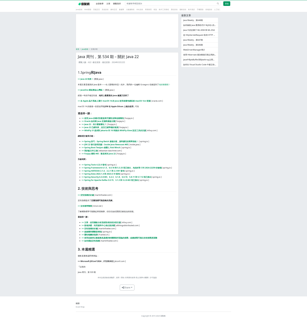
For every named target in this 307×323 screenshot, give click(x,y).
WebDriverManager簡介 (194, 49)
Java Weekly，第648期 (193, 20)
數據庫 (121, 9)
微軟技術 (183, 9)
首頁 (77, 49)
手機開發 (200, 9)
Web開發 (87, 9)
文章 (108, 3)
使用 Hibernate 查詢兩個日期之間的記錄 (200, 54)
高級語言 (96, 9)
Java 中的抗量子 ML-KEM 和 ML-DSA (199, 30)
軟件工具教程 (164, 9)
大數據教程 (130, 9)
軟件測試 (191, 9)
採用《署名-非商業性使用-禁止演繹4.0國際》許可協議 (136, 277)
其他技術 (105, 9)
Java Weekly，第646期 (193, 45)
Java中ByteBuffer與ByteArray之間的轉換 (200, 59)
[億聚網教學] (84, 3)
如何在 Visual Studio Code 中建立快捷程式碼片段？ (200, 64)
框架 (155, 9)
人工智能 (217, 9)
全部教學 (99, 3)
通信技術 (174, 9)
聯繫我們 (117, 3)
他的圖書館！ (165, 84)
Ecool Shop (80, 307)
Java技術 (79, 9)
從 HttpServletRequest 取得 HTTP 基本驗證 (200, 35)
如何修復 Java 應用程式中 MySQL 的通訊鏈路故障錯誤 (200, 25)
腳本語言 (113, 9)
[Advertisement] (127, 31)
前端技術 (208, 9)
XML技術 (139, 9)
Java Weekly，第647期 (193, 40)
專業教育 (148, 9)
